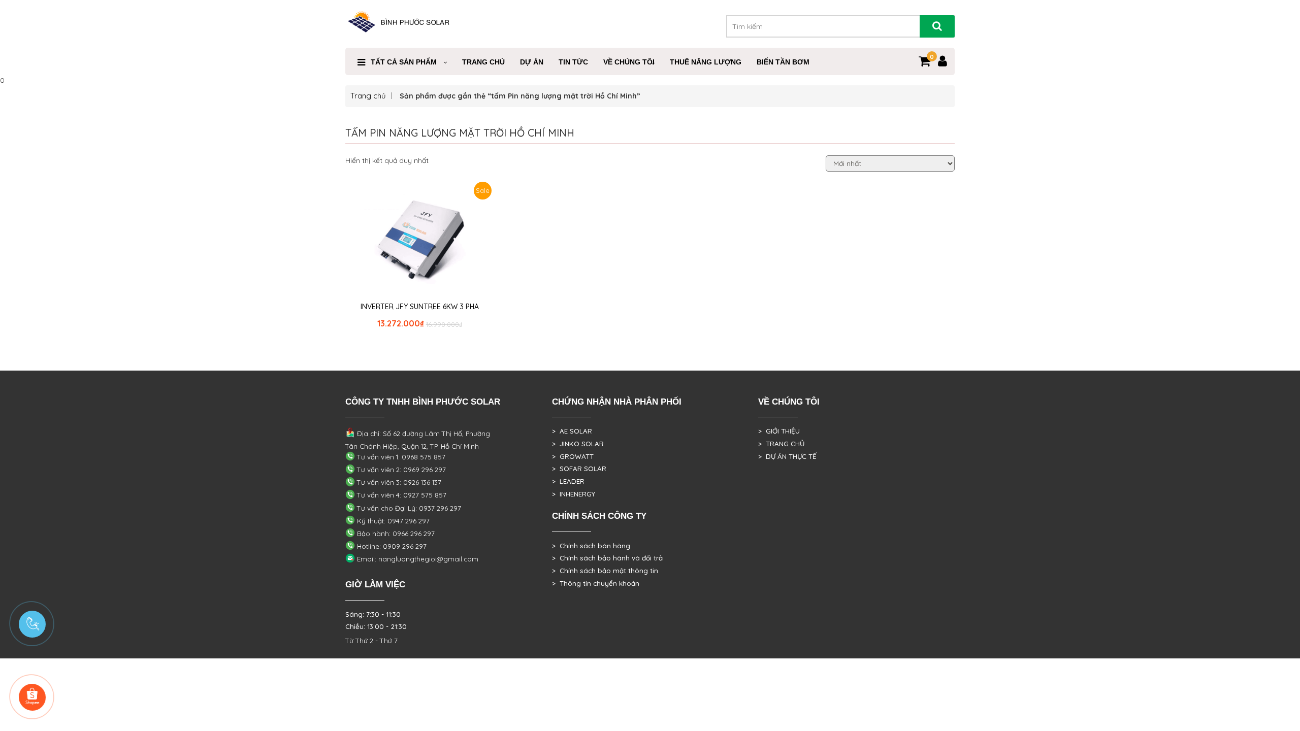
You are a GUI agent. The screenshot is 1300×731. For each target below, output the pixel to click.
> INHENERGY (573, 494)
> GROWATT (573, 456)
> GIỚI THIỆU (779, 431)
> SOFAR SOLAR (579, 468)
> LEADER (568, 481)
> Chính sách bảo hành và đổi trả (607, 558)
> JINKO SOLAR (578, 444)
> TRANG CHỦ (781, 444)
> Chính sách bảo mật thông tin (605, 571)
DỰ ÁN (531, 62)
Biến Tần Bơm (783, 62)
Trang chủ (368, 96)
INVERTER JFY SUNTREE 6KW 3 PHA (420, 306)
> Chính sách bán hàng (591, 546)
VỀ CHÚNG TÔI (629, 62)
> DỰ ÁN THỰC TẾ (787, 456)
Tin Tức (573, 62)
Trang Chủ (483, 62)
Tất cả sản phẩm (404, 62)
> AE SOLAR (572, 431)
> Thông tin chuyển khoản (595, 583)
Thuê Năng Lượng (705, 62)
